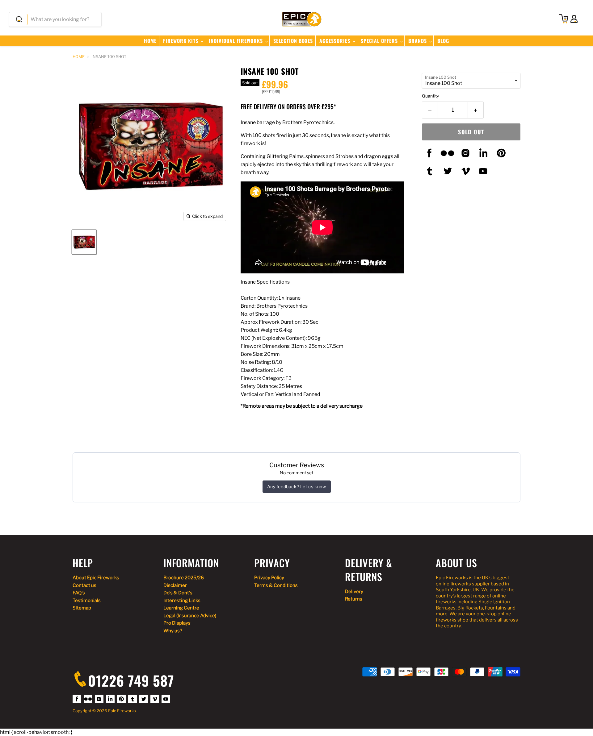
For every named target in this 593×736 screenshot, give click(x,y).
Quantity (430, 96)
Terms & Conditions (276, 585)
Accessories (335, 40)
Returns (353, 599)
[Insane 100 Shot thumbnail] (84, 242)
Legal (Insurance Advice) (189, 615)
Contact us (84, 585)
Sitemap (82, 608)
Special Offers (380, 40)
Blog (443, 40)
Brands (418, 40)
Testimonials (87, 600)
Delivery (354, 591)
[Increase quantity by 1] (476, 110)
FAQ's (79, 593)
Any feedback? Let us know (296, 486)
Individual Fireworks (236, 40)
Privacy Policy (269, 577)
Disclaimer (175, 585)
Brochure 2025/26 (183, 577)
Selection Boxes (293, 40)
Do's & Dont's (177, 593)
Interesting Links (181, 600)
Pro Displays (177, 623)
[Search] (19, 19)
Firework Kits (181, 40)
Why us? (172, 631)
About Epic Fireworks (96, 577)
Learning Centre (181, 608)
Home (150, 40)
